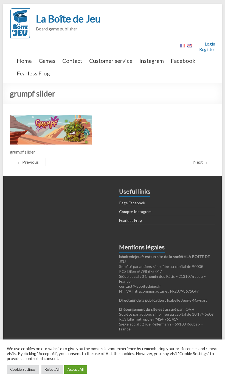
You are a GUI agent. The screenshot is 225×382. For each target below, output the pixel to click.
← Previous (28, 162)
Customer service (111, 60)
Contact (72, 60)
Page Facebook (132, 202)
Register (207, 49)
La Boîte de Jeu (68, 19)
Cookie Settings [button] (22, 369)
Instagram (151, 60)
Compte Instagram (135, 211)
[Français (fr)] (182, 45)
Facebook (183, 60)
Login (210, 43)
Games (47, 60)
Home (24, 60)
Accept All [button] (76, 369)
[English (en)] (189, 45)
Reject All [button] (52, 369)
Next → (200, 162)
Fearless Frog (33, 73)
